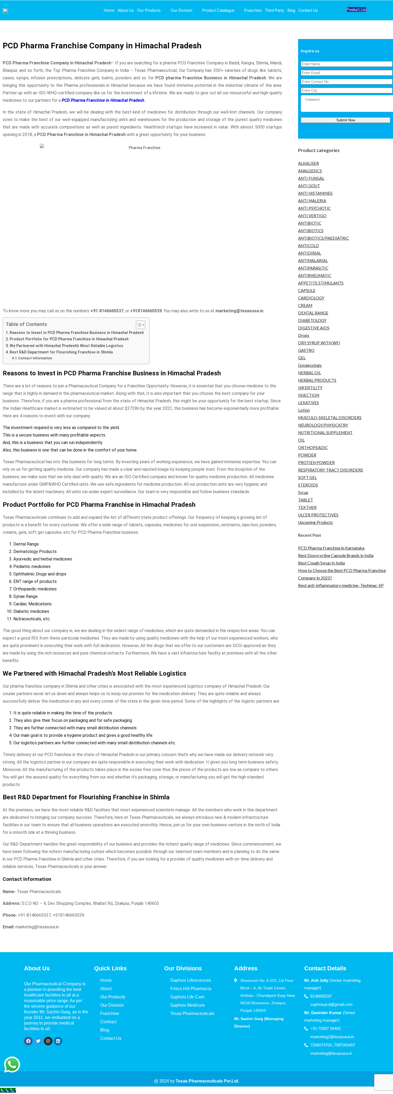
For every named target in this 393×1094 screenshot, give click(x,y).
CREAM (305, 305)
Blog (291, 10)
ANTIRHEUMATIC (314, 275)
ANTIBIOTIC (309, 223)
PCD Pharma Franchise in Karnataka (331, 547)
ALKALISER (308, 163)
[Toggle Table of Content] (138, 324)
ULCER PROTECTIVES (318, 514)
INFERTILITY (310, 387)
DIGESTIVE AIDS (313, 327)
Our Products (149, 10)
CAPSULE (306, 290)
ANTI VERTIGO (312, 215)
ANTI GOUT (309, 185)
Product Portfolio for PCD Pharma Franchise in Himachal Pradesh (69, 339)
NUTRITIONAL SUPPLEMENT (325, 432)
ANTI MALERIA (312, 200)
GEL (302, 357)
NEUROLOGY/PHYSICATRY (323, 425)
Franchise (253, 10)
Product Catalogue (218, 10)
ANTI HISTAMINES (315, 193)
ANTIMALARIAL (313, 260)
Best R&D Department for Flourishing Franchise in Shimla (61, 352)
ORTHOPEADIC (313, 447)
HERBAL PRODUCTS (317, 380)
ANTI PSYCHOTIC (314, 208)
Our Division (181, 10)
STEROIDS (308, 484)
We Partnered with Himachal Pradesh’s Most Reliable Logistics (66, 346)
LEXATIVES (308, 402)
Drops (303, 335)
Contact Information (35, 358)
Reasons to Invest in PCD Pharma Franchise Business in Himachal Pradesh (77, 332)
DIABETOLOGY (312, 320)
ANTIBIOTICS (310, 230)
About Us (126, 10)
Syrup (303, 492)
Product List (356, 9)
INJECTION (308, 395)
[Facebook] (28, 1041)
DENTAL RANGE (313, 312)
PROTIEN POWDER (316, 462)
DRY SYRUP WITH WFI (319, 342)
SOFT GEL (307, 477)
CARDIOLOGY (311, 297)
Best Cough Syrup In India (321, 562)
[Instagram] (48, 1041)
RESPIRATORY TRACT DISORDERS (330, 470)
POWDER (307, 455)
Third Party (274, 10)
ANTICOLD (308, 245)
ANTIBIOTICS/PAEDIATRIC (323, 238)
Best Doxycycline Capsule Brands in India (335, 555)
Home (109, 10)
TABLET (305, 499)
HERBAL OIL (309, 372)
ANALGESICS (310, 170)
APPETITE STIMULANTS (321, 283)
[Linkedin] (58, 1041)
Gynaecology (310, 365)
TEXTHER (307, 507)
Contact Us (308, 10)
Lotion (304, 410)
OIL (301, 440)
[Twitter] (38, 1041)
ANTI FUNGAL (311, 178)
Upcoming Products (315, 522)
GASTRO (306, 350)
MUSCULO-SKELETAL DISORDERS (329, 417)
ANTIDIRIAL (309, 253)
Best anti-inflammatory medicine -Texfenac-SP (341, 585)
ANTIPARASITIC (313, 268)
